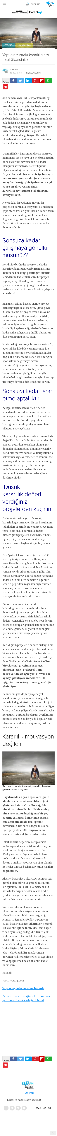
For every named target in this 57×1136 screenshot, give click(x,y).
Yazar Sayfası (43, 1108)
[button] (4, 4)
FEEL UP (8, 45)
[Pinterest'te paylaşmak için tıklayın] (35, 80)
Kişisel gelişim (24, 45)
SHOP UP (35, 4)
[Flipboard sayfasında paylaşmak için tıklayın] (42, 80)
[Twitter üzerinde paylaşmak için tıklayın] (20, 80)
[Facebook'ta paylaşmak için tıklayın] (13, 80)
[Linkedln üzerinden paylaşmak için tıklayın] (28, 80)
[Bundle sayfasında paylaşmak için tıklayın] (5, 87)
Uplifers (14, 70)
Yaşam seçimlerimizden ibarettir (23, 988)
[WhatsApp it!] (48, 80)
